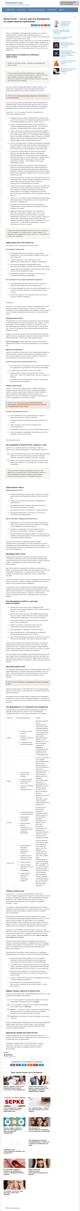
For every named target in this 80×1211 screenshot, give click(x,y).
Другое (61, 9)
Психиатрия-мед (14, 2)
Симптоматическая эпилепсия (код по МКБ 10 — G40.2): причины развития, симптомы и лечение (68, 53)
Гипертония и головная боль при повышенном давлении (62, 37)
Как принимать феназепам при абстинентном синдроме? (68, 70)
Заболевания (10, 9)
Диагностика (21, 9)
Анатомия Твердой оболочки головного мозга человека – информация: (61, 31)
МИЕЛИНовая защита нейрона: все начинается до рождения (68, 44)
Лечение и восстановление (36, 9)
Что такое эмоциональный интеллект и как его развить (68, 62)
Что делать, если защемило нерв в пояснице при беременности (66, 23)
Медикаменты (52, 9)
